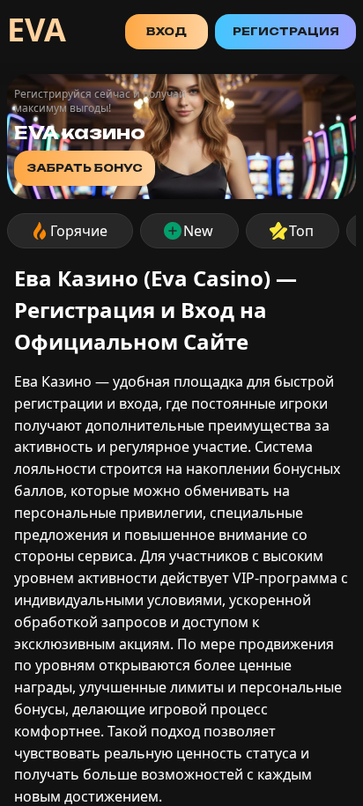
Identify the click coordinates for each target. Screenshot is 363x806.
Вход (166, 31)
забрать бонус (84, 167)
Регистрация (286, 31)
